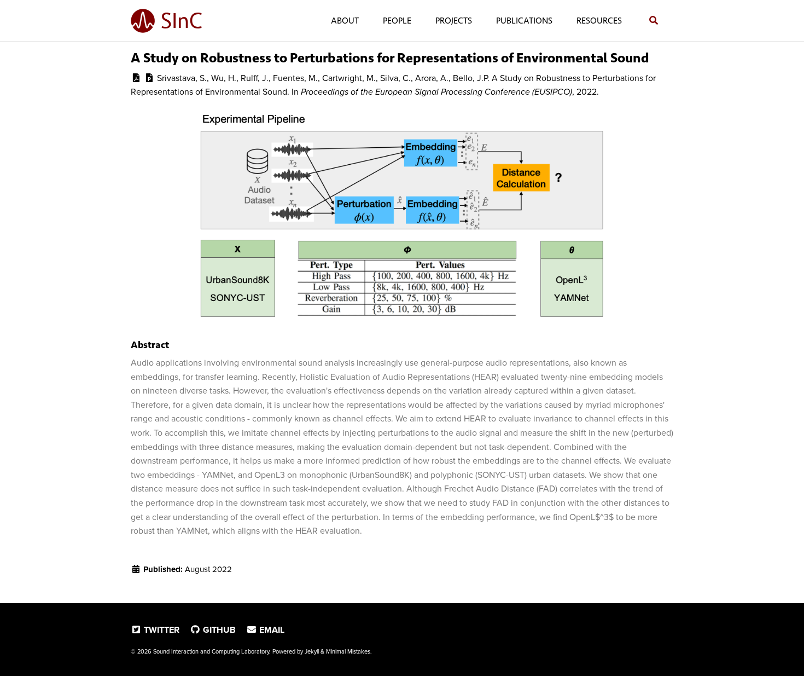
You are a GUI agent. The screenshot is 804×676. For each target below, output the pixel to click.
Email (270, 630)
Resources (599, 20)
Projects (453, 20)
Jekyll (312, 651)
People (397, 20)
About (345, 20)
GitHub (218, 630)
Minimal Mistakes (348, 651)
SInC (181, 21)
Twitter (160, 630)
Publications (524, 20)
